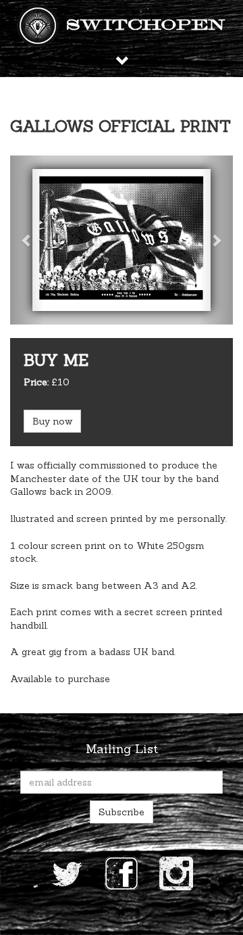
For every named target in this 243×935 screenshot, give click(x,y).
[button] (27, 240)
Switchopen (145, 26)
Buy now (52, 421)
